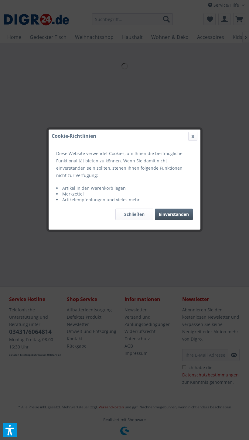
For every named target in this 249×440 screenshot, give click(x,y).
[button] (10, 430)
